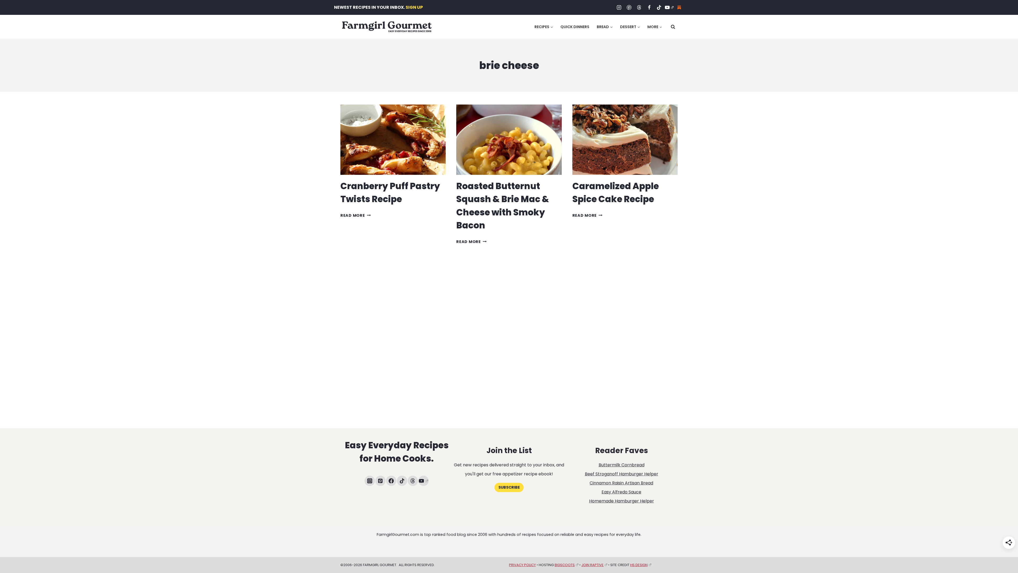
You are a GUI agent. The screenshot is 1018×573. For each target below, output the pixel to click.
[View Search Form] (673, 27)
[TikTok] (659, 7)
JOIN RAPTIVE (592, 564)
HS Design (639, 564)
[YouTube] (669, 7)
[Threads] (639, 7)
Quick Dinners (574, 26)
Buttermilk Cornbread (621, 465)
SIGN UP (414, 7)
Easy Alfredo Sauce (621, 492)
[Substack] (679, 7)
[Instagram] (619, 7)
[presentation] (393, 140)
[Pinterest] (629, 7)
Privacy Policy (522, 564)
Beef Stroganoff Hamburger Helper (621, 474)
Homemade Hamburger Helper (621, 501)
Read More (355, 215)
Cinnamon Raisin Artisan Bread (621, 483)
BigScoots (565, 564)
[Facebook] (649, 7)
